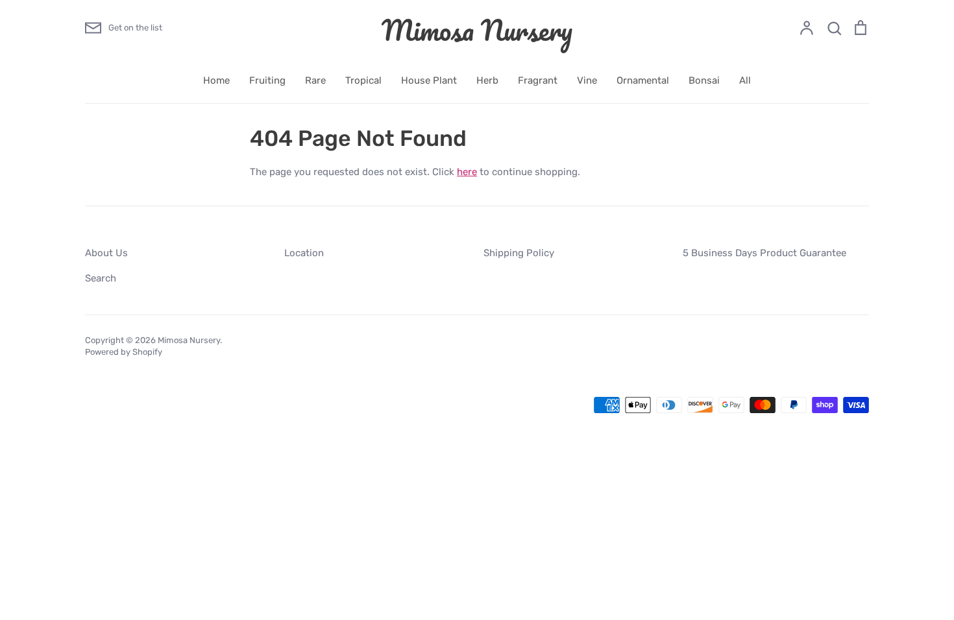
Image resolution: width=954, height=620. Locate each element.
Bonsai (704, 80)
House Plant (429, 80)
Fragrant (537, 80)
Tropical (363, 80)
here (467, 172)
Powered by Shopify (123, 352)
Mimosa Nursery (477, 30)
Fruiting (267, 80)
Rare (315, 80)
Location (304, 253)
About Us (106, 253)
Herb (487, 80)
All (745, 80)
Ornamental (643, 80)
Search (100, 278)
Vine (587, 80)
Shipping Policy (518, 253)
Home (216, 80)
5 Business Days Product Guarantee (764, 253)
